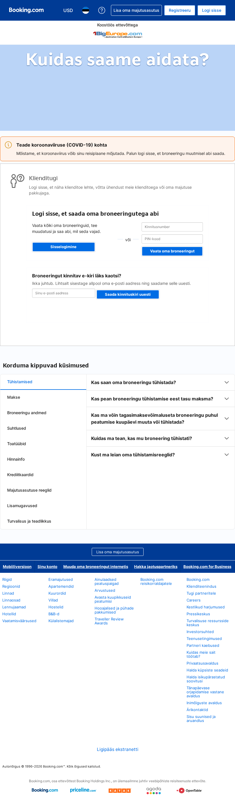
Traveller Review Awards (109, 621)
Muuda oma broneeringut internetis (95, 566)
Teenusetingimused (204, 638)
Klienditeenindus (201, 586)
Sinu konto (47, 566)
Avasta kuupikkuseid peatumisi (113, 599)
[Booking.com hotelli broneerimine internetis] (26, 10)
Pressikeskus (198, 614)
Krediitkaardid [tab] (20, 474)
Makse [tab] (13, 397)
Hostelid (55, 607)
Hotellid (9, 614)
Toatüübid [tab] (16, 443)
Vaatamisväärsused (19, 620)
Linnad (8, 593)
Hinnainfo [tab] (16, 459)
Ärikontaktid (197, 709)
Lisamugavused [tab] (22, 505)
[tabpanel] (161, 418)
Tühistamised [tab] (19, 381)
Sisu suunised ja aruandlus (201, 718)
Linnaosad (11, 600)
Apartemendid (61, 586)
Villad (53, 600)
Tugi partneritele (201, 593)
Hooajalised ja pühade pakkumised (114, 610)
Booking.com (198, 579)
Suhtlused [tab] (16, 428)
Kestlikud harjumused (206, 607)
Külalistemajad (61, 620)
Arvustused (105, 590)
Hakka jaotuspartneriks (155, 566)
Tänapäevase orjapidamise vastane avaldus (205, 692)
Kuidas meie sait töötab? (201, 654)
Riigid (7, 579)
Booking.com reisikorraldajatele (156, 581)
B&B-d (53, 614)
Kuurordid (57, 593)
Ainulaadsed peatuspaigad (107, 581)
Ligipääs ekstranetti (117, 749)
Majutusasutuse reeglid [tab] (29, 490)
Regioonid (11, 586)
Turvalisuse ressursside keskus (208, 622)
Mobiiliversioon (17, 566)
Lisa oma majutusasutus (117, 552)
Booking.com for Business (207, 566)
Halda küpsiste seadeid (207, 670)
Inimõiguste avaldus (204, 702)
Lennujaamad (14, 607)
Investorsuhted (200, 631)
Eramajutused (60, 579)
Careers (194, 600)
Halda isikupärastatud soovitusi (206, 679)
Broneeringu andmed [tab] (26, 412)
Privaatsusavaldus (202, 663)
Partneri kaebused (203, 645)
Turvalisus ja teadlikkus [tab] (29, 521)
